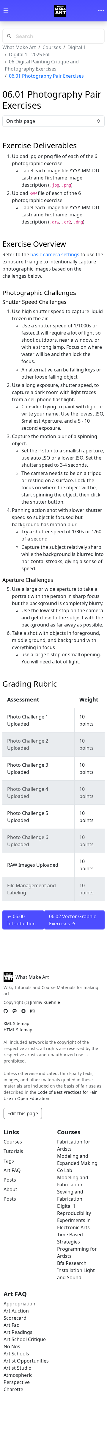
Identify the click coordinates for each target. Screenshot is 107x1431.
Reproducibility (74, 1213)
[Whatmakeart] (60, 11)
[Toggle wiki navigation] (6, 11)
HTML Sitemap (18, 1029)
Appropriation (19, 1303)
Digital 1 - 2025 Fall (30, 54)
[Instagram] (32, 1011)
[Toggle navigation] (101, 11)
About (10, 1189)
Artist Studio (18, 1368)
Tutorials (13, 1151)
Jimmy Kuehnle (45, 1002)
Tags (9, 1160)
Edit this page (22, 1113)
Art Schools (16, 1353)
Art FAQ (12, 1170)
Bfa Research (71, 1263)
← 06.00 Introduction (21, 920)
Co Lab (64, 1170)
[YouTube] (23, 1011)
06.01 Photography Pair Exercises (46, 76)
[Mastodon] (14, 1011)
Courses (52, 47)
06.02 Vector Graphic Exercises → (72, 920)
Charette (13, 1389)
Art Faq (12, 1325)
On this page (20, 121)
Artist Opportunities (26, 1360)
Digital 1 (76, 47)
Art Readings (18, 1332)
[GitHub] (6, 1011)
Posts (10, 1180)
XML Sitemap (16, 1023)
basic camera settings (54, 254)
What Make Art (19, 47)
